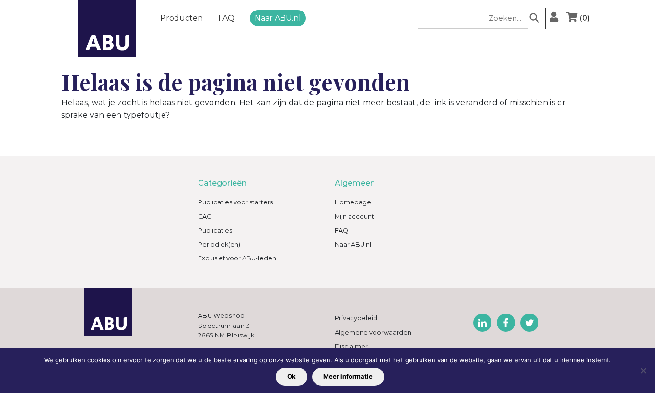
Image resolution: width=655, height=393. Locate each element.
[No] (643, 370)
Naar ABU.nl (278, 17)
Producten (181, 17)
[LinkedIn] (482, 323)
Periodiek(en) (219, 244)
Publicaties (215, 230)
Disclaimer (351, 346)
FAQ (226, 17)
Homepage (353, 202)
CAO (205, 216)
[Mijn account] (554, 18)
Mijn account (354, 216)
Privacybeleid (356, 318)
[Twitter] (529, 323)
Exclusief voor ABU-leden (237, 258)
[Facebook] (506, 323)
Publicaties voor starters (235, 202)
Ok (291, 376)
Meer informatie (348, 376)
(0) (584, 17)
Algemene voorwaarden (373, 332)
